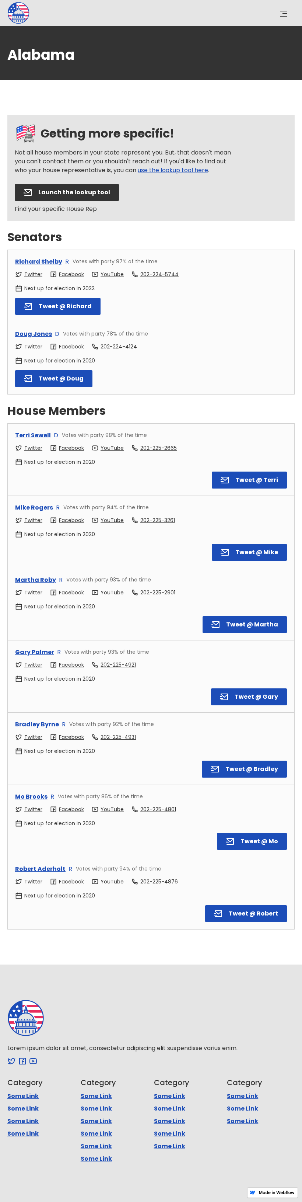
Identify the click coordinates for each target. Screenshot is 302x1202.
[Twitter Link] (11, 1061)
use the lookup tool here (173, 170)
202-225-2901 (157, 592)
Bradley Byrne (37, 724)
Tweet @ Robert (253, 913)
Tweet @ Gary (256, 696)
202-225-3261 (157, 520)
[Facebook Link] (22, 1061)
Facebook (71, 274)
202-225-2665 (158, 448)
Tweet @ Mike (256, 552)
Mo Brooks (31, 796)
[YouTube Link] (33, 1061)
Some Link (23, 1096)
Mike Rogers (34, 507)
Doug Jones (33, 334)
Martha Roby (35, 580)
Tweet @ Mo (259, 841)
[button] (284, 14)
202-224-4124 (119, 346)
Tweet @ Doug (61, 378)
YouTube (112, 274)
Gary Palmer (34, 652)
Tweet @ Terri (256, 480)
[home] (18, 13)
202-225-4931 (118, 737)
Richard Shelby (38, 261)
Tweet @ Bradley (251, 769)
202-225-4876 (159, 881)
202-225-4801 (158, 809)
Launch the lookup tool (74, 192)
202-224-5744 (159, 274)
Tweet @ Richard (65, 306)
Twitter (33, 274)
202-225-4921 (118, 664)
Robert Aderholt (40, 869)
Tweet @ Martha (252, 624)
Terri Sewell (33, 435)
